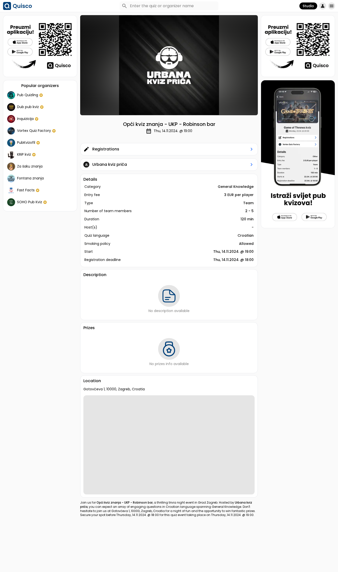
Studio (308, 5)
